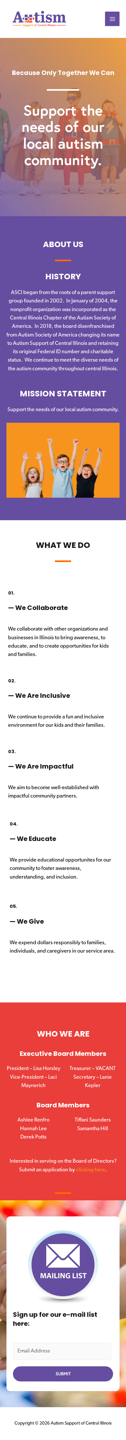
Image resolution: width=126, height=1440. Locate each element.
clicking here (90, 1170)
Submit (63, 1374)
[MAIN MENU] (112, 19)
